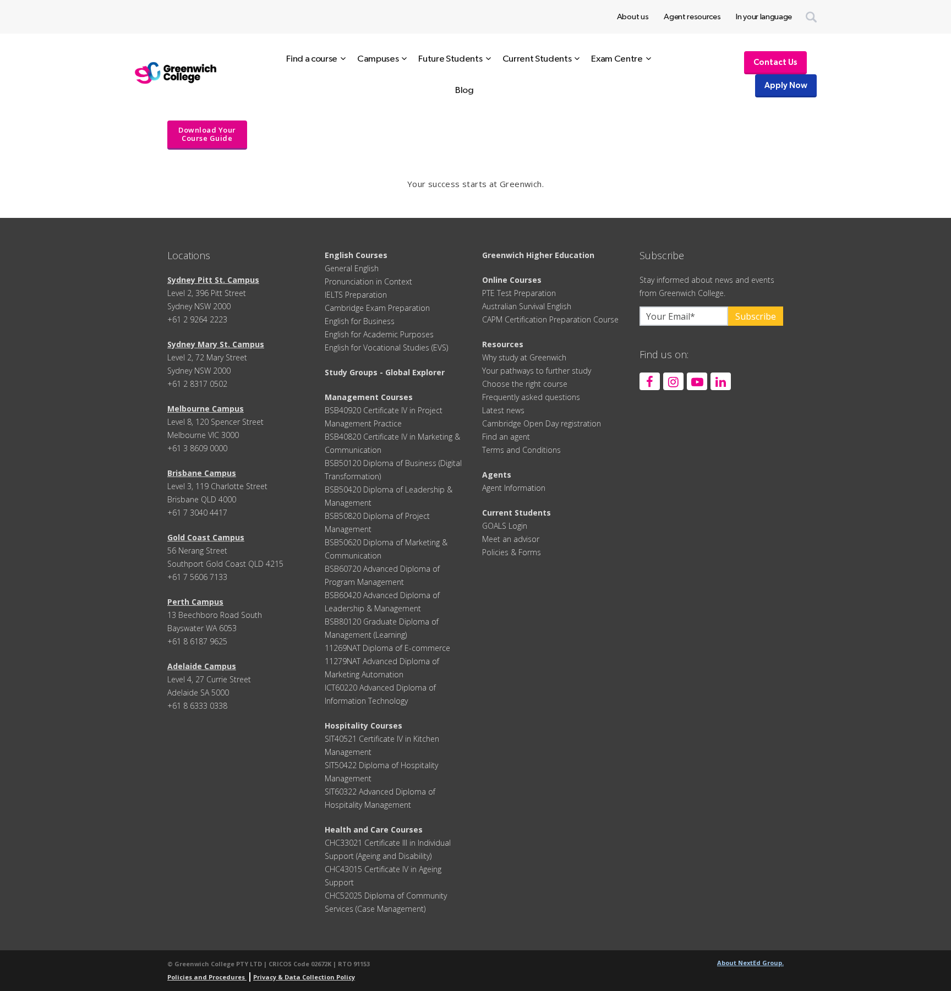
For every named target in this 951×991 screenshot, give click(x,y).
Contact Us (775, 62)
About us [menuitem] (632, 17)
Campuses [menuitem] (377, 58)
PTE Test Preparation (519, 293)
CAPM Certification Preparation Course (550, 319)
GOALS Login (504, 526)
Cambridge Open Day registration (541, 423)
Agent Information (513, 488)
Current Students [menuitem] (537, 58)
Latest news (503, 410)
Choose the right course (524, 384)
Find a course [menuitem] (311, 58)
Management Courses (369, 397)
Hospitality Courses (363, 725)
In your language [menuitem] (764, 17)
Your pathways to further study (536, 370)
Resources (502, 344)
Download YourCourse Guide (207, 134)
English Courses (356, 255)
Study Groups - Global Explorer (385, 372)
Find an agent (506, 436)
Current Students (516, 512)
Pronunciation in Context (368, 281)
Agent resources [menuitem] (692, 17)
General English (352, 268)
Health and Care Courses (374, 829)
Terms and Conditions (521, 450)
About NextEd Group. (750, 963)
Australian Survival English (526, 306)
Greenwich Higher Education (538, 255)
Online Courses (512, 280)
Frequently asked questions (531, 397)
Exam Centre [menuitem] (616, 58)
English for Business (360, 321)
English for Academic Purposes (379, 334)
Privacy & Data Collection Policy (304, 977)
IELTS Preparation (356, 294)
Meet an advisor (510, 539)
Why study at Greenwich (524, 357)
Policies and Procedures (207, 977)
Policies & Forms (511, 552)
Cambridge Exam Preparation (377, 308)
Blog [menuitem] (464, 90)
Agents (496, 474)
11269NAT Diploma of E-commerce (387, 648)
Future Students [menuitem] (450, 58)
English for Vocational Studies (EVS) (386, 347)
